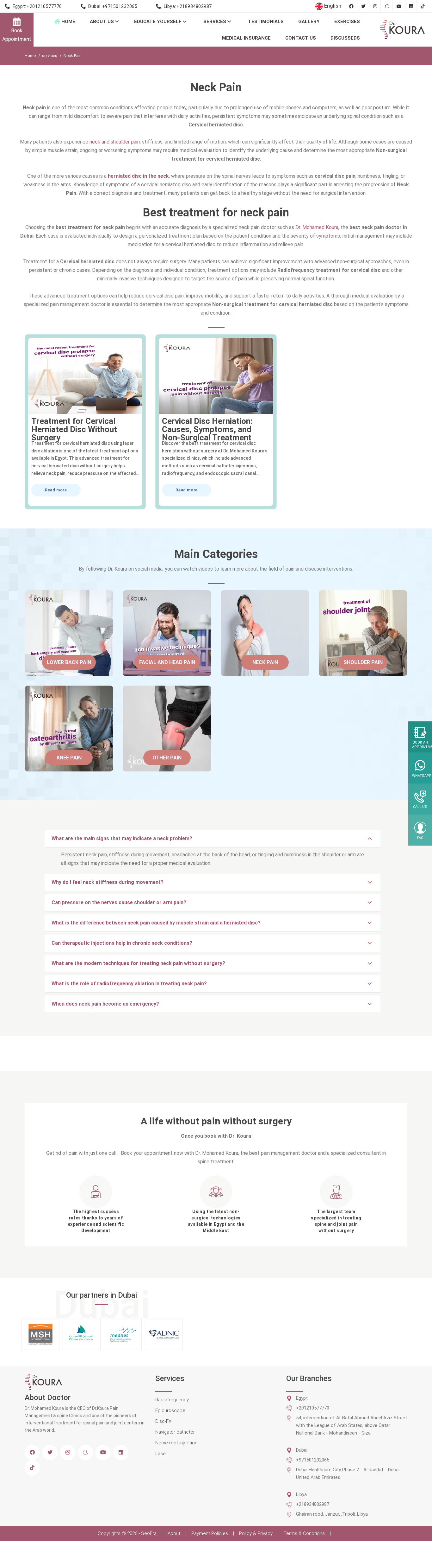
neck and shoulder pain (114, 142)
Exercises (347, 21)
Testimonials (266, 21)
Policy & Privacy (256, 1533)
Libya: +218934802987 (188, 6)
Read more (56, 490)
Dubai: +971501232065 (112, 6)
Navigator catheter (175, 1432)
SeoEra (149, 1533)
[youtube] (103, 1452)
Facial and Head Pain (167, 662)
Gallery (309, 21)
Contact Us (300, 38)
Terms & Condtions (304, 1533)
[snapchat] (85, 1452)
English (332, 6)
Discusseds (345, 38)
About (174, 1533)
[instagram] (67, 1452)
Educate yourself (158, 21)
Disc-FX (163, 1421)
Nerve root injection (176, 1443)
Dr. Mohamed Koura (316, 227)
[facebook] (32, 1452)
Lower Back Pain (69, 662)
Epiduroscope (170, 1410)
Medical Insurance (246, 38)
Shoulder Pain (363, 662)
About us (102, 21)
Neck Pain (265, 662)
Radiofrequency (172, 1400)
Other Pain (167, 758)
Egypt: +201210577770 (37, 6)
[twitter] (50, 1452)
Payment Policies (209, 1533)
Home (67, 21)
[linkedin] (120, 1452)
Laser (161, 1453)
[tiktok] (32, 1467)
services (215, 21)
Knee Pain (69, 758)
